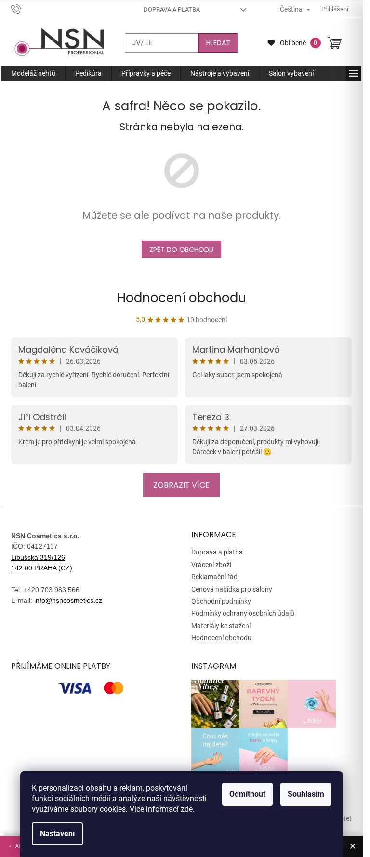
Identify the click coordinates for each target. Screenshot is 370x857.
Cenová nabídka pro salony (231, 589)
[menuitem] (33, 73)
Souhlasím (306, 794)
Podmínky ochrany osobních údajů (242, 613)
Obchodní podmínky (221, 601)
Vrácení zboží (211, 564)
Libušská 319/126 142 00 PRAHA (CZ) (41, 563)
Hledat (218, 43)
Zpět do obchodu (181, 249)
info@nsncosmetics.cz (68, 600)
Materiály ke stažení (221, 626)
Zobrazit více (181, 484)
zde (187, 809)
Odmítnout (247, 794)
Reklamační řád (214, 576)
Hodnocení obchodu (181, 297)
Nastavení (57, 833)
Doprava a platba (172, 9)
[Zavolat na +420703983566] (25, 8)
